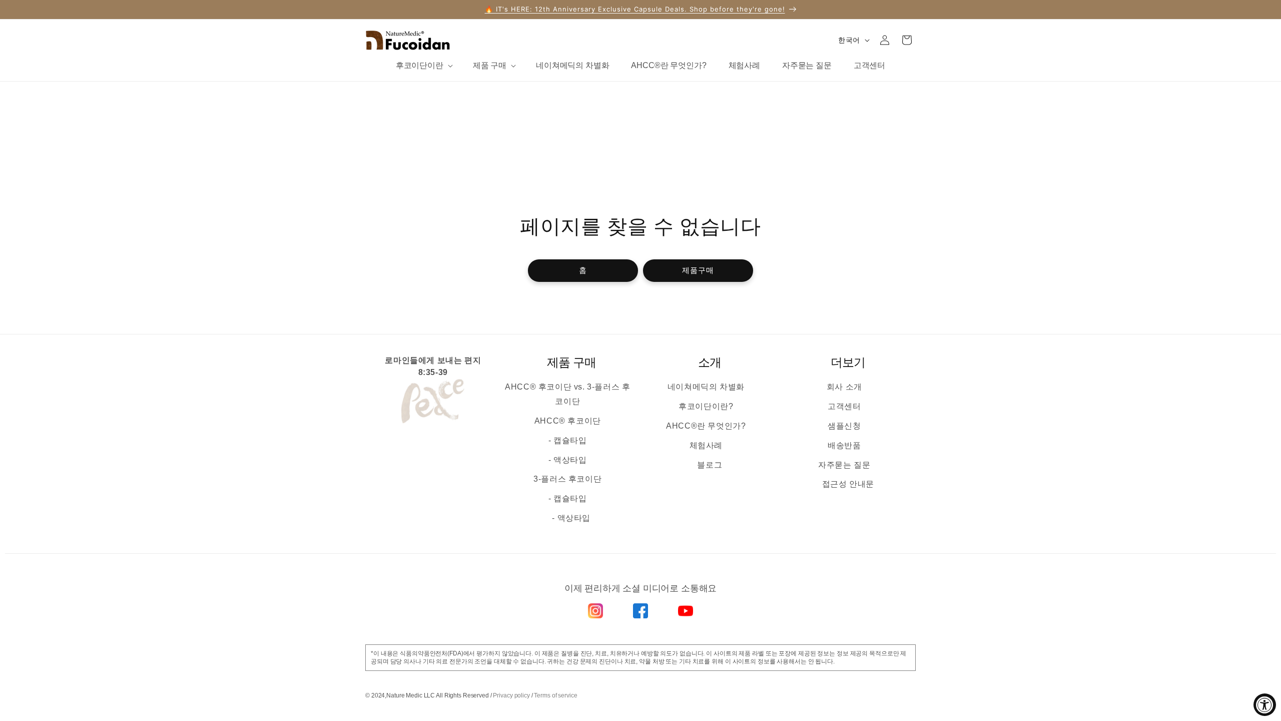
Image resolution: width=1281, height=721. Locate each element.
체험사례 (706, 445)
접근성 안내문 (848, 484)
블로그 (709, 465)
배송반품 (844, 445)
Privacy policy (511, 695)
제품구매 (698, 270)
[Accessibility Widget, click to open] (1264, 704)
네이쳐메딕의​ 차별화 (706, 387)
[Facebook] (640, 610)
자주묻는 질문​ (844, 465)
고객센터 (844, 406)
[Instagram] (595, 610)
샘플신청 (844, 426)
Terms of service (555, 695)
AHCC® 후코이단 (567, 421)
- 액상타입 (567, 460)
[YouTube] (685, 610)
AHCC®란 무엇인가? (706, 426)
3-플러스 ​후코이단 (567, 479)
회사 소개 (844, 387)
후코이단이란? (706, 406)
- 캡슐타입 (567, 440)
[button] (423, 66)
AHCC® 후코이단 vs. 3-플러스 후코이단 (567, 394)
